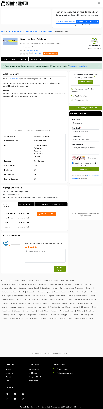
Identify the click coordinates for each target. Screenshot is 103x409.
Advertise (9, 377)
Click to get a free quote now (87, 22)
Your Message (78, 144)
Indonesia (83, 315)
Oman (70, 318)
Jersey (94, 307)
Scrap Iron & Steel (45, 31)
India (40, 311)
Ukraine (69, 299)
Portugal (93, 296)
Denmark (35, 299)
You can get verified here (78, 66)
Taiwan (12, 315)
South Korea (43, 315)
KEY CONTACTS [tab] (25, 204)
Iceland (4, 307)
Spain (9, 296)
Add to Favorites (81, 96)
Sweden (44, 299)
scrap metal (14, 79)
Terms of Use (36, 407)
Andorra (21, 307)
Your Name (76, 120)
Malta (80, 303)
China (46, 311)
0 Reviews (37, 54)
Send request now (85, 82)
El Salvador (31, 292)
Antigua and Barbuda (9, 288)
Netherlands (18, 296)
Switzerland (60, 296)
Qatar (91, 318)
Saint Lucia (46, 288)
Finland (19, 299)
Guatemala (59, 284)
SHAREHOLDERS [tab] (42, 204)
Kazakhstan (53, 318)
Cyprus (4, 318)
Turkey (33, 311)
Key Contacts (36, 59)
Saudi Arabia (54, 315)
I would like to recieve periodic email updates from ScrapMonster (84, 164)
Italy (3, 296)
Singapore (21, 315)
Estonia (44, 303)
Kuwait (34, 318)
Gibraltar (17, 311)
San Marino (66, 307)
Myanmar (19, 318)
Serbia (93, 299)
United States (20, 280)
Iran (91, 315)
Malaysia (80, 311)
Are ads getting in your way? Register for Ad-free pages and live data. (34, 130)
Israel (27, 318)
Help (7, 381)
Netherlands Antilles (9, 292)
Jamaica (68, 284)
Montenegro (43, 307)
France (27, 296)
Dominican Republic (45, 292)
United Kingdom (82, 292)
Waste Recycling (31, 31)
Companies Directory (15, 31)
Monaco (76, 307)
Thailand (5, 315)
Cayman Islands (34, 288)
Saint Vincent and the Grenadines (71, 288)
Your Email (76, 128)
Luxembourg (88, 303)
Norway (86, 299)
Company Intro (9, 59)
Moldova (13, 307)
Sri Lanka (43, 318)
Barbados (64, 292)
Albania (72, 303)
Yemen (84, 318)
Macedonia (85, 307)
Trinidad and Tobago (46, 284)
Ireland (4, 299)
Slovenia (14, 303)
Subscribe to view (47, 214)
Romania (70, 296)
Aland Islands (55, 307)
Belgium (51, 296)
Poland (42, 296)
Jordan (77, 318)
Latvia (37, 303)
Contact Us (9, 373)
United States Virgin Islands (64, 280)
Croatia (21, 303)
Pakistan (54, 311)
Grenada (21, 292)
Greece (27, 299)
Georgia (62, 318)
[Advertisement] (26, 15)
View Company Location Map (85, 108)
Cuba (56, 292)
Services (23, 59)
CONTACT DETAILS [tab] (6, 205)
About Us (9, 369)
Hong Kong (90, 311)
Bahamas (77, 284)
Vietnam (75, 315)
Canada (30, 280)
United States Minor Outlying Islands (14, 284)
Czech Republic (81, 296)
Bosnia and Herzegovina (58, 303)
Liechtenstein (31, 307)
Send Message (86, 169)
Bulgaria (77, 299)
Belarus (29, 303)
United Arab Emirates (67, 311)
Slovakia (61, 299)
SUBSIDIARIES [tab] (58, 204)
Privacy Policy (25, 407)
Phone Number (78, 136)
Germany (94, 292)
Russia (35, 296)
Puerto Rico (48, 280)
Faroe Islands (6, 311)
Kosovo (25, 311)
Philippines (65, 315)
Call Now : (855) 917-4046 (66, 22)
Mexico (38, 280)
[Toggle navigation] (99, 3)
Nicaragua (22, 288)
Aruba (72, 292)
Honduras (89, 288)
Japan (11, 318)
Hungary (53, 299)
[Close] (99, 66)
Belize (55, 288)
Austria (11, 299)
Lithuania (5, 303)
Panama (33, 284)
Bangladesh (32, 315)
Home (3, 31)
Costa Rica (87, 284)
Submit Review (59, 269)
